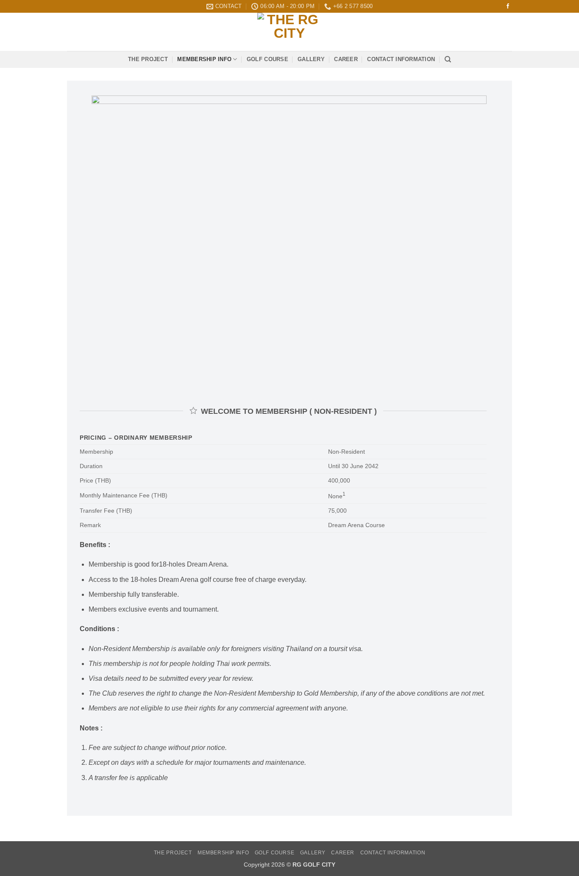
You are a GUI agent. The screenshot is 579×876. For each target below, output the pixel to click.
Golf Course (267, 59)
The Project (148, 59)
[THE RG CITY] (289, 32)
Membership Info (204, 59)
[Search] (448, 59)
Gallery (311, 59)
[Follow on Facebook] (507, 6)
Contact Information (401, 59)
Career (346, 59)
